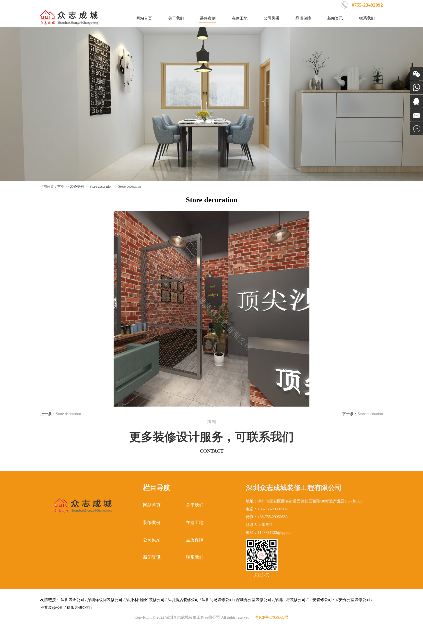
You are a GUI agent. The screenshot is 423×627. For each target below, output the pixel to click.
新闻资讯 (335, 18)
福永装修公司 (78, 607)
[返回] (211, 422)
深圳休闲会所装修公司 (144, 600)
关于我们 (176, 18)
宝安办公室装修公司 (352, 600)
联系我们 (367, 18)
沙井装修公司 (52, 607)
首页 (60, 186)
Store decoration (101, 186)
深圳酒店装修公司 (183, 600)
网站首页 (144, 18)
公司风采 (271, 18)
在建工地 (239, 18)
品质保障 (303, 18)
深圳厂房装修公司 (290, 600)
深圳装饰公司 (72, 600)
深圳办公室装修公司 (253, 600)
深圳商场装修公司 (217, 600)
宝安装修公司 (320, 600)
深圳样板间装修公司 (104, 600)
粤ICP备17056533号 (272, 617)
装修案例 (208, 18)
